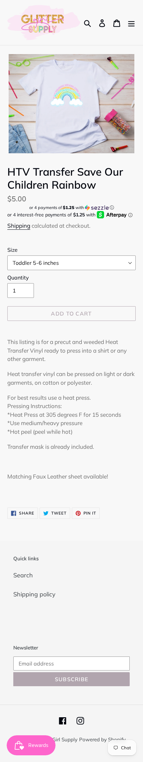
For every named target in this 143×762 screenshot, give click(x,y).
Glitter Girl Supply (57, 739)
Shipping (18, 225)
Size (12, 249)
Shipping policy (34, 594)
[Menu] (131, 22)
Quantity (18, 277)
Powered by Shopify (102, 739)
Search (23, 575)
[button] (71, 207)
